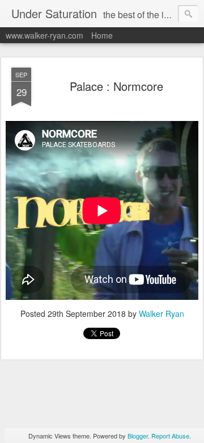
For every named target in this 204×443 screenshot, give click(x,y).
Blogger (138, 435)
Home (102, 35)
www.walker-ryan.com (44, 35)
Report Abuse (170, 435)
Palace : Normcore (116, 86)
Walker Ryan (161, 313)
